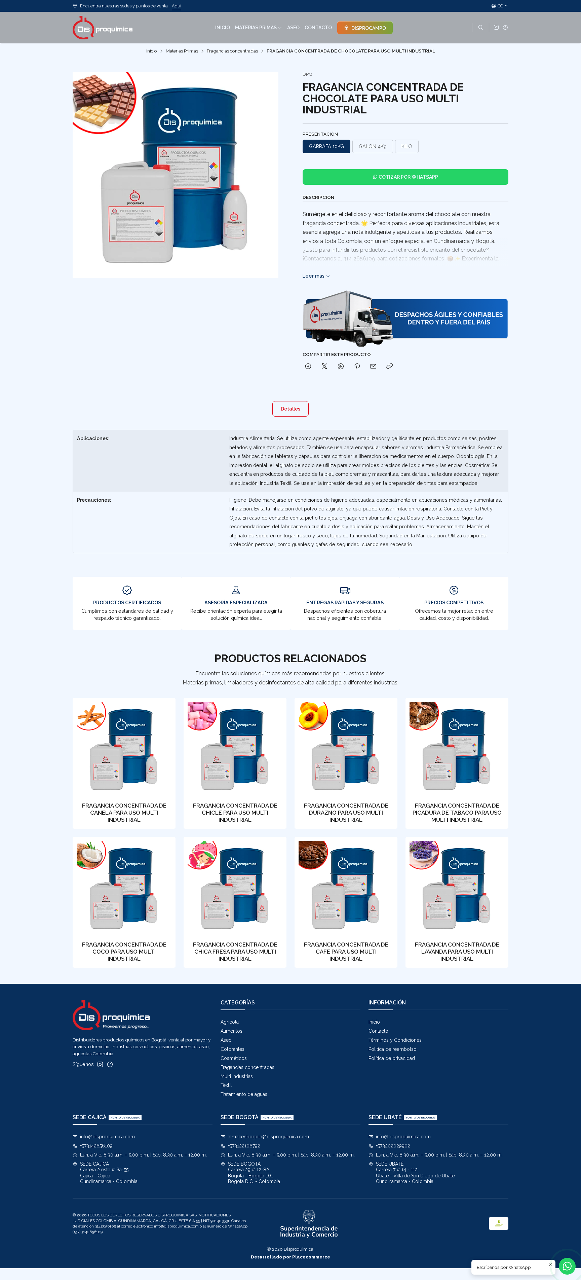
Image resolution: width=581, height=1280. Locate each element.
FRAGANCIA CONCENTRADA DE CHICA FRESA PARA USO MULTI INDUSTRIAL (235, 951)
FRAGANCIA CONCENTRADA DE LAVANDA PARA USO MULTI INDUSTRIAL (457, 951)
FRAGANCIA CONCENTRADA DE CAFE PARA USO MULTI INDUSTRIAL (346, 951)
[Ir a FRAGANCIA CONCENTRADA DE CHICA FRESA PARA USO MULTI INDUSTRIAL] (235, 888)
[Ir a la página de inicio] (102, 27)
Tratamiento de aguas (244, 1094)
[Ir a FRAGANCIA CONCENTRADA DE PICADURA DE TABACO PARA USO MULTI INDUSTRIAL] (457, 749)
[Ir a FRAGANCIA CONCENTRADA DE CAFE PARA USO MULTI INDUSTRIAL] (346, 888)
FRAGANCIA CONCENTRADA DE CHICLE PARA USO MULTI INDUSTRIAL (235, 812)
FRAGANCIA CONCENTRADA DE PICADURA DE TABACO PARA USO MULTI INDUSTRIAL (457, 812)
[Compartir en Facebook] (308, 367)
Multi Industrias (237, 1076)
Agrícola (230, 1022)
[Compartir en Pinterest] (357, 367)
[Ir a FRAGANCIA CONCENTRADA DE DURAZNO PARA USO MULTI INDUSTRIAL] (346, 749)
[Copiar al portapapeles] (389, 367)
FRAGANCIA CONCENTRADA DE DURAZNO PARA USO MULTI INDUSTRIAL (346, 812)
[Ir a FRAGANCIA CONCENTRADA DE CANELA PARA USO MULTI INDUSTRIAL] (124, 749)
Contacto (378, 1031)
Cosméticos (234, 1058)
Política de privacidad (392, 1058)
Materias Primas (182, 51)
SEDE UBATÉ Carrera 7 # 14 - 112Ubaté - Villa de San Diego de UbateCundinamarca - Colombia (415, 1172)
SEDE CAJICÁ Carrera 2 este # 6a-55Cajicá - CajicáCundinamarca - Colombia (109, 1172)
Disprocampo (368, 28)
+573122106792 (244, 1145)
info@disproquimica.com (107, 1136)
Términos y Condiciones (395, 1040)
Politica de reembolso (393, 1049)
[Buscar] (480, 28)
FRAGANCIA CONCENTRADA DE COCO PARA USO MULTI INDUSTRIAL (124, 951)
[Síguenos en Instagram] (496, 28)
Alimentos (231, 1031)
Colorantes (232, 1049)
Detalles (290, 409)
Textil (226, 1085)
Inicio (151, 51)
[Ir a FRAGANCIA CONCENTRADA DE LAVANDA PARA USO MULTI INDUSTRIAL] (457, 888)
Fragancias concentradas (232, 51)
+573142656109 (96, 1145)
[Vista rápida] (163, 747)
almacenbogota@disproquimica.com (268, 1136)
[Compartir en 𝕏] (324, 367)
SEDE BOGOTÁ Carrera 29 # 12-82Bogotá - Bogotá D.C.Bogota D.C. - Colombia (254, 1172)
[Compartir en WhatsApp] (340, 367)
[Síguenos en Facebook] (505, 28)
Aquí (176, 5)
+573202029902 (393, 1145)
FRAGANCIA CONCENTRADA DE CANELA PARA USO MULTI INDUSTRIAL (124, 812)
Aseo (226, 1040)
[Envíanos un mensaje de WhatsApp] (567, 1266)
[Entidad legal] (309, 1224)
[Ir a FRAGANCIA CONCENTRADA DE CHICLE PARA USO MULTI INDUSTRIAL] (235, 749)
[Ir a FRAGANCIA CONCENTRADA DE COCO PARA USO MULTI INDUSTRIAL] (124, 888)
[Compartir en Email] (373, 367)
